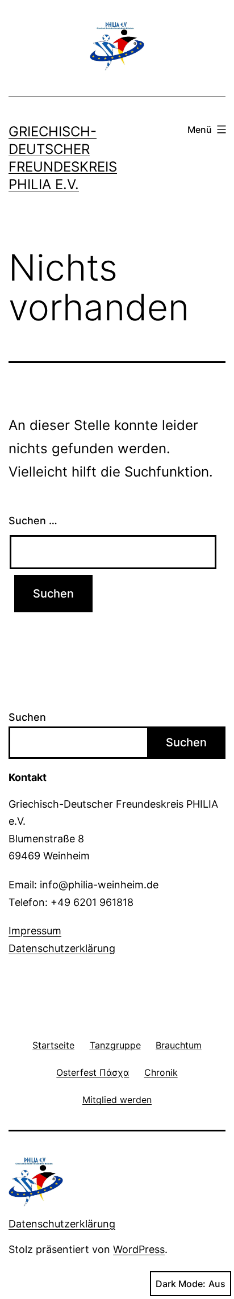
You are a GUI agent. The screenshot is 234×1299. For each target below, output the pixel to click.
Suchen (27, 717)
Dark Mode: (181, 1283)
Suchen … (33, 521)
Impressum (35, 931)
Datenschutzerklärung (62, 948)
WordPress (139, 1249)
